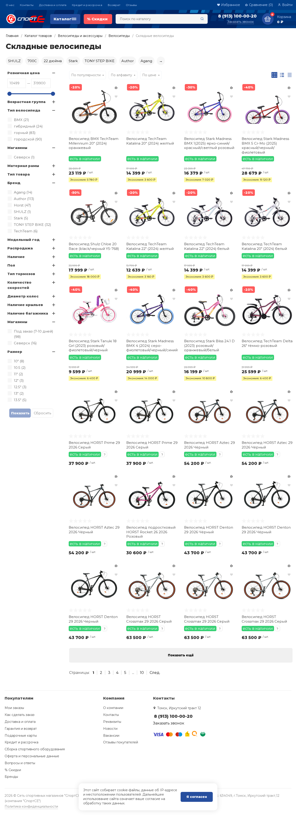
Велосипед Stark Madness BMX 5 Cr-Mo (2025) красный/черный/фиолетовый (265, 145)
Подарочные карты (21, 735)
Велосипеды (119, 36)
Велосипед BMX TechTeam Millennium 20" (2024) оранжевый (93, 143)
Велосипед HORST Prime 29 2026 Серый (94, 444)
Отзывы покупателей (120, 742)
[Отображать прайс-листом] (290, 75)
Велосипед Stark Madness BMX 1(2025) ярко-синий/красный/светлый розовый (209, 143)
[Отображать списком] (282, 75)
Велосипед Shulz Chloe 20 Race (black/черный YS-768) (94, 246)
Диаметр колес (23, 296)
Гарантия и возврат (21, 729)
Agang (146, 61)
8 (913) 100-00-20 (237, 16)
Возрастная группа (26, 102)
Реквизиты (112, 722)
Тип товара (18, 174)
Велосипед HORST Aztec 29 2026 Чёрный (209, 444)
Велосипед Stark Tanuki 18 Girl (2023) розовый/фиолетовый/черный (93, 345)
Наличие (16, 256)
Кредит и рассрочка (87, 5)
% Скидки (13, 770)
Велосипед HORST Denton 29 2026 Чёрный (208, 529)
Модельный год (23, 239)
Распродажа (20, 248)
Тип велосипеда (23, 110)
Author (127, 61)
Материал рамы (23, 166)
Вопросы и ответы (20, 763)
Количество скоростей (19, 285)
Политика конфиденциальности (31, 806)
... (133, 672)
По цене (149, 75)
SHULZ (14, 61)
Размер (14, 351)
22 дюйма (53, 61)
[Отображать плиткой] (274, 75)
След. (155, 672)
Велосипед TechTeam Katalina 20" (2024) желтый (150, 140)
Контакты (27, 5)
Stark (73, 61)
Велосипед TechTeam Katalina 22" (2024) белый (206, 246)
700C (32, 61)
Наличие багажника (27, 313)
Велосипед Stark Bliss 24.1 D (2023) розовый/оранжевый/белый (209, 345)
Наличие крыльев (25, 305)
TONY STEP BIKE (99, 61)
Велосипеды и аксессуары (80, 36)
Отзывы (131, 5)
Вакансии (111, 735)
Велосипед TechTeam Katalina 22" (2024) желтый (150, 246)
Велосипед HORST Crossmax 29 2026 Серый (149, 619)
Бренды (11, 777)
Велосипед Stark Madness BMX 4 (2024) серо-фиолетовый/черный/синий (152, 345)
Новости (110, 729)
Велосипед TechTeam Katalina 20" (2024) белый (264, 246)
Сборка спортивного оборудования (35, 749)
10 (142, 672)
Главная (12, 36)
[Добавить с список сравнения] (116, 87)
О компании (113, 708)
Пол (11, 265)
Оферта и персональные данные (32, 756)
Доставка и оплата (52, 5)
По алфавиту (121, 75)
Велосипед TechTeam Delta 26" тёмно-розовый (267, 343)
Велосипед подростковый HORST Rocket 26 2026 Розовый (151, 532)
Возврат (114, 5)
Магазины (17, 147)
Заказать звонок (240, 22)
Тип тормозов (21, 274)
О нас (10, 5)
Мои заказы (14, 708)
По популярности (86, 75)
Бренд (13, 183)
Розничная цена (23, 73)
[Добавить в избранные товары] (116, 96)
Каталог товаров (38, 36)
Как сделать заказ (19, 715)
